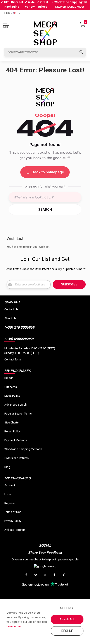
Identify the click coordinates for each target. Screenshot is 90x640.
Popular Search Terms (18, 413)
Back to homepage (48, 172)
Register (9, 503)
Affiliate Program (15, 529)
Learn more (14, 626)
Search (45, 209)
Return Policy (12, 431)
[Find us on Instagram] (45, 575)
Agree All (67, 619)
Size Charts (11, 422)
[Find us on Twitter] (35, 575)
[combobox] (45, 52)
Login (8, 494)
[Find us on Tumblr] (54, 575)
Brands (8, 378)
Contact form (12, 359)
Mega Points (12, 395)
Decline (67, 631)
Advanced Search (15, 404)
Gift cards (10, 387)
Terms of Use (12, 512)
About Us (10, 318)
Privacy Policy (12, 520)
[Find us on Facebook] (26, 575)
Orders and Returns (16, 458)
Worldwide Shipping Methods (23, 449)
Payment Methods (15, 440)
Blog (7, 467)
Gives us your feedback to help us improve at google (45, 559)
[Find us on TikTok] (64, 575)
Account (9, 485)
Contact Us (11, 309)
